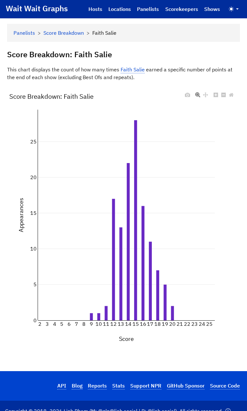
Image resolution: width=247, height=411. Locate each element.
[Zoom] (198, 93)
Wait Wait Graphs (37, 8)
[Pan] (205, 93)
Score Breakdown (63, 32)
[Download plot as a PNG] (187, 93)
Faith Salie (133, 69)
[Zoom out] (223, 93)
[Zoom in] (216, 93)
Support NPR (145, 385)
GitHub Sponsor (186, 385)
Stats (118, 385)
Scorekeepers (181, 9)
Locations (119, 9)
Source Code (225, 385)
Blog (77, 385)
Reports (97, 385)
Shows (212, 9)
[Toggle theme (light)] (233, 9)
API (61, 385)
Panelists (148, 9)
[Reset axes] (231, 93)
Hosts (95, 9)
